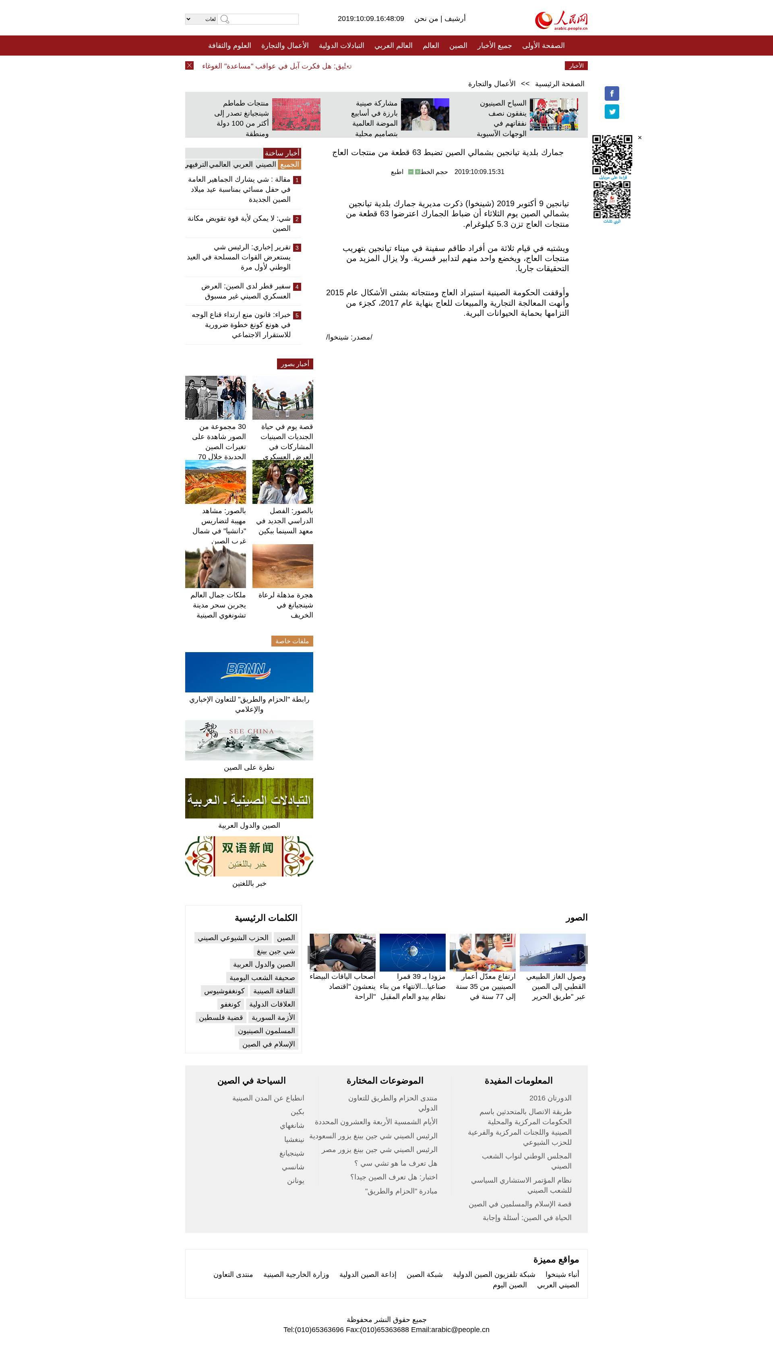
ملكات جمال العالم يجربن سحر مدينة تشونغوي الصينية (218, 605)
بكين (297, 1112)
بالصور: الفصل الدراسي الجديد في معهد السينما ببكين (284, 521)
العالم (431, 45)
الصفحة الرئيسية (560, 84)
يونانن (295, 1181)
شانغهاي (292, 1125)
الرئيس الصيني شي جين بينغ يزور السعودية (373, 1136)
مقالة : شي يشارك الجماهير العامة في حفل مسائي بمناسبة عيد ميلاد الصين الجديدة (239, 189)
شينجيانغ (291, 1153)
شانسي (293, 1167)
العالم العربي (393, 45)
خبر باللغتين (249, 883)
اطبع (397, 171)
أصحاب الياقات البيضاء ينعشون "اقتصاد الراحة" (343, 986)
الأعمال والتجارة (285, 45)
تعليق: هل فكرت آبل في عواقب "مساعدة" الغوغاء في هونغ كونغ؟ (267, 66)
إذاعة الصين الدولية (368, 1274)
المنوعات (415, 66)
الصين (458, 45)
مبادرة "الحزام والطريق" (401, 1191)
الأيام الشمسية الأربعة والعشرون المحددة (376, 1122)
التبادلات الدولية (341, 45)
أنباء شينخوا (562, 1274)
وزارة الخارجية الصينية (296, 1274)
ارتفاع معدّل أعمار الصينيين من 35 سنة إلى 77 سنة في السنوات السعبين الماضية (486, 996)
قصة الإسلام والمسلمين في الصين (520, 1204)
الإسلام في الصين (268, 1044)
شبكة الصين (425, 1274)
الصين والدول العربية (249, 825)
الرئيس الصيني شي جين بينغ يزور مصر (380, 1150)
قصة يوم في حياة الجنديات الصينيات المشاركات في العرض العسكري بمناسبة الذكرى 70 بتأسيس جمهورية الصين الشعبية (285, 457)
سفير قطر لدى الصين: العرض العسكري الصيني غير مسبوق (246, 291)
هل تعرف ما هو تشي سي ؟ (396, 1163)
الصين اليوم (510, 1285)
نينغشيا (294, 1140)
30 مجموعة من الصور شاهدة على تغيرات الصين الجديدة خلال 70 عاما (219, 447)
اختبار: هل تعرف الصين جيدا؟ (394, 1177)
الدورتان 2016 (550, 1098)
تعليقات (380, 66)
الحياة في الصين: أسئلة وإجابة (527, 1218)
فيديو (351, 66)
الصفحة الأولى (543, 45)
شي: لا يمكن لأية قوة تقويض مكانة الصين (239, 223)
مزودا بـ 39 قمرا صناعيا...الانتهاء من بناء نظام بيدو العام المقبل (413, 986)
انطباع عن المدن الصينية (268, 1098)
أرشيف (454, 19)
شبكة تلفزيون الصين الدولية (494, 1274)
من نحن (427, 19)
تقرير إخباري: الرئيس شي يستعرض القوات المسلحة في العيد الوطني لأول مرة (239, 257)
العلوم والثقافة (229, 45)
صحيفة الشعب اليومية (262, 978)
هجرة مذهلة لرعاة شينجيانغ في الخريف (285, 605)
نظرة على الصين (249, 767)
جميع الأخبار (494, 45)
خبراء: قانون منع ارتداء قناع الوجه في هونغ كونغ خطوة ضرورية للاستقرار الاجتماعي (241, 325)
